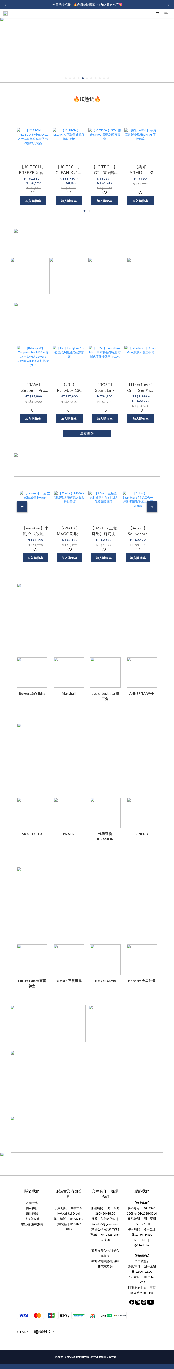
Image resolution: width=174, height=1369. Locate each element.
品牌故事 (32, 1203)
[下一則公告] (169, 5)
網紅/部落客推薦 (32, 1224)
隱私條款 (32, 1208)
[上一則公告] (5, 5)
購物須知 (32, 1213)
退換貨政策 (32, 1218)
